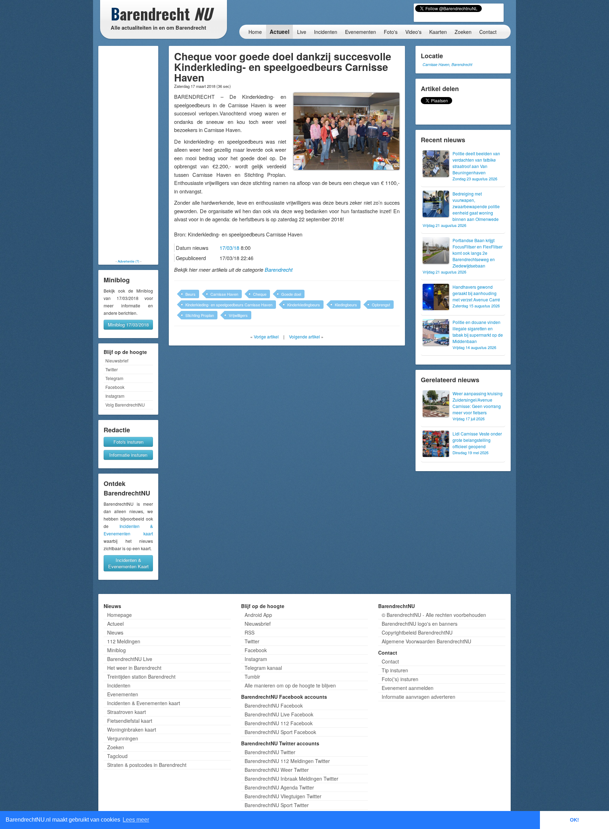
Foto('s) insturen (400, 679)
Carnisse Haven (224, 294)
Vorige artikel (266, 337)
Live (301, 31)
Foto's (391, 31)
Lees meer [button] (136, 820)
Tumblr (252, 676)
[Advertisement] (128, 152)
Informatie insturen (128, 454)
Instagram (114, 396)
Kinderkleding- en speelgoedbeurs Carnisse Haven (228, 304)
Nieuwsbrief (116, 361)
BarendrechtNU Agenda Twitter (279, 787)
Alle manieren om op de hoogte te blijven (290, 685)
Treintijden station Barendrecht (141, 676)
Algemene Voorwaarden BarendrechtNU (426, 641)
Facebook (114, 387)
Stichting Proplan (199, 315)
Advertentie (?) (128, 261)
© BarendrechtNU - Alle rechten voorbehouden (434, 614)
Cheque (259, 294)
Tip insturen (395, 670)
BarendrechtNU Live (129, 658)
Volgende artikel (304, 337)
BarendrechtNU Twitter (270, 752)
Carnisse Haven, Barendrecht (447, 64)
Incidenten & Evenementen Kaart (128, 563)
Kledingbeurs (346, 304)
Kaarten (438, 31)
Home (255, 31)
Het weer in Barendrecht (134, 667)
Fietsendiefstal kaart (129, 720)
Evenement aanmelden (407, 687)
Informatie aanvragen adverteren (418, 696)
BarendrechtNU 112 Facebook (279, 723)
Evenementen (360, 31)
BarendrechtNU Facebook (274, 705)
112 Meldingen (123, 641)
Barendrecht (279, 269)
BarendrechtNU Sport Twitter (277, 805)
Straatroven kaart (126, 711)
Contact (488, 31)
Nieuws (115, 632)
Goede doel (291, 294)
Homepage (119, 614)
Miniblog (116, 650)
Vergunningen (122, 738)
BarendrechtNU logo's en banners (419, 623)
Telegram (114, 378)
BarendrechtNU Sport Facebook (280, 731)
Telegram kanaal (263, 667)
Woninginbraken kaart (131, 729)
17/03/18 (229, 247)
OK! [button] (574, 820)
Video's (413, 31)
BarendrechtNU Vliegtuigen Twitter (283, 796)
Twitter (111, 369)
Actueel (279, 32)
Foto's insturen (128, 441)
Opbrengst (381, 304)
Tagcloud (117, 755)
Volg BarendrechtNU (125, 405)
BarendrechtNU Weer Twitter (277, 769)
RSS (249, 632)
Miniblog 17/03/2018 (128, 324)
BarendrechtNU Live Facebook (279, 714)
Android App (258, 614)
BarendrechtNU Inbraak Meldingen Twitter (291, 778)
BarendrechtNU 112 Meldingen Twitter (287, 760)
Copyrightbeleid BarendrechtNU (417, 632)
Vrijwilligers (238, 315)
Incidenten (325, 31)
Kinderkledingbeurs (303, 304)
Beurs (190, 294)
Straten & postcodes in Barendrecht (146, 764)
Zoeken (463, 31)
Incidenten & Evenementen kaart (143, 703)
